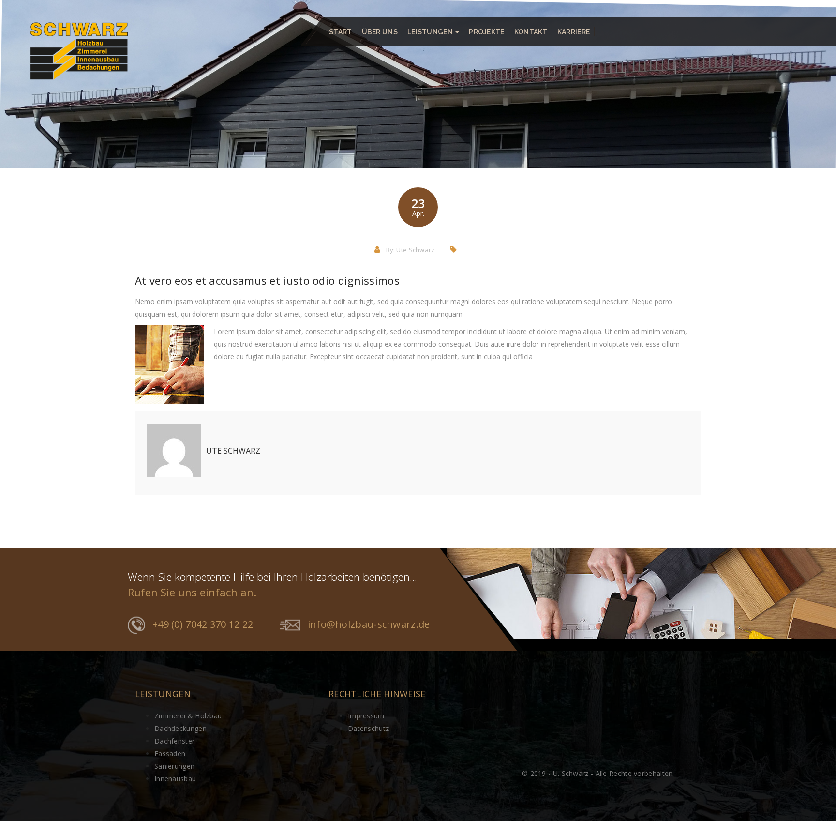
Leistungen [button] (430, 32)
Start (340, 32)
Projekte (486, 32)
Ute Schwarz (415, 249)
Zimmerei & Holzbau (188, 715)
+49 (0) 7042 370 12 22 (203, 624)
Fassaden (169, 753)
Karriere (573, 32)
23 (418, 206)
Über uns (380, 32)
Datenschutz (368, 728)
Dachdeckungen (180, 728)
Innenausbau (175, 778)
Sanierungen (174, 766)
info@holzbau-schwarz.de (369, 624)
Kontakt (531, 32)
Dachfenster (174, 740)
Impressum (366, 715)
